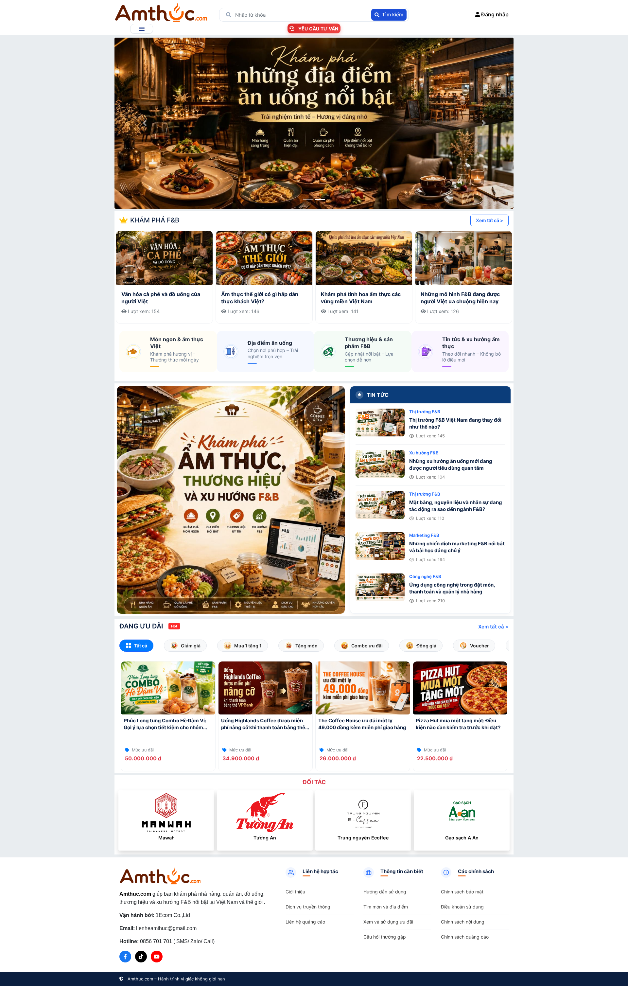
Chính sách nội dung (462, 921)
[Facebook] (125, 956)
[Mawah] (166, 812)
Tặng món (306, 645)
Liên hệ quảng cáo (305, 921)
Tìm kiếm (392, 14)
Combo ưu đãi (367, 645)
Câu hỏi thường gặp (384, 937)
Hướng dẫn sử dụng (384, 891)
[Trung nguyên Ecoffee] (363, 812)
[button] (141, 29)
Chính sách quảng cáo (465, 937)
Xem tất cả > (489, 220)
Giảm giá (191, 645)
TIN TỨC (378, 395)
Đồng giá (426, 645)
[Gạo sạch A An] (462, 812)
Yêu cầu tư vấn (318, 28)
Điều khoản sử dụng (462, 906)
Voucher (479, 645)
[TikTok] (141, 956)
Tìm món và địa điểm (385, 906)
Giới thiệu (295, 891)
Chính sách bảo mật (462, 891)
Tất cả (140, 645)
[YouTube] (157, 956)
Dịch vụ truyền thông (308, 906)
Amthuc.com (135, 894)
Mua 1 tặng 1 (248, 645)
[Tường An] (265, 812)
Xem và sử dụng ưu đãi (388, 921)
